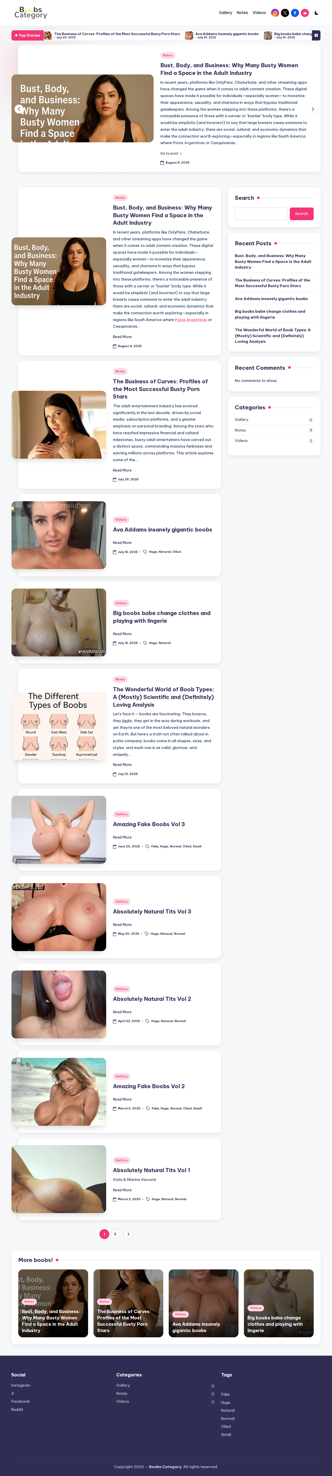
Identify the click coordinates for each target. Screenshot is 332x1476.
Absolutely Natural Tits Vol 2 (152, 998)
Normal (175, 846)
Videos (121, 519)
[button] (171, 153)
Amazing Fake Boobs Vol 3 (149, 824)
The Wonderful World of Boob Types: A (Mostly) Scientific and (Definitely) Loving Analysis (163, 697)
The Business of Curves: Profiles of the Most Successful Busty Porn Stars (67, 34)
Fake (155, 846)
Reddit (17, 1409)
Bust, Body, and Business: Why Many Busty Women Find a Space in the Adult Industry (162, 215)
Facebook (20, 1401)
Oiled (176, 551)
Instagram (20, 1385)
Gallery (122, 814)
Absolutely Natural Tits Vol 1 (151, 1170)
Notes (168, 55)
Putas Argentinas (189, 142)
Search (244, 197)
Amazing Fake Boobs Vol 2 (149, 1086)
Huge (153, 551)
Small (197, 846)
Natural (165, 551)
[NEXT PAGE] (128, 1234)
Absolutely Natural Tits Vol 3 (152, 911)
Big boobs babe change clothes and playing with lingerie (272, 34)
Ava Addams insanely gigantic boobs (177, 34)
